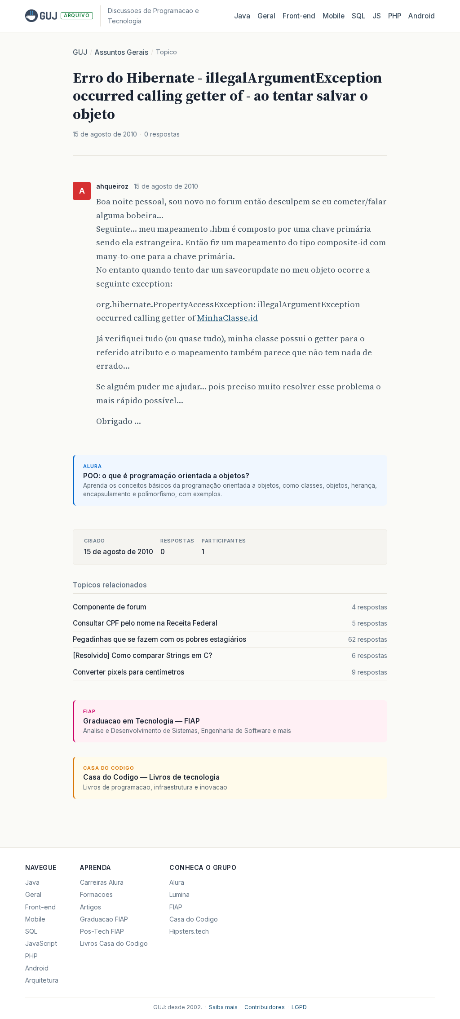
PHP (394, 16)
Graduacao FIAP (104, 919)
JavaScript (41, 943)
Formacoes (96, 894)
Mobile (334, 16)
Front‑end (299, 16)
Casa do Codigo (193, 919)
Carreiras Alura (102, 882)
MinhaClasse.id (227, 317)
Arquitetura (41, 980)
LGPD (299, 1007)
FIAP (175, 907)
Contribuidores (264, 1007)
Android (421, 16)
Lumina (179, 894)
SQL (358, 16)
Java (242, 16)
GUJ (80, 52)
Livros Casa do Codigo (114, 943)
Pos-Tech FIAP (102, 931)
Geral (266, 16)
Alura (176, 882)
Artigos (90, 907)
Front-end (40, 907)
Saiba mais (223, 1007)
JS (376, 16)
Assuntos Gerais (121, 52)
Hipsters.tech (189, 931)
